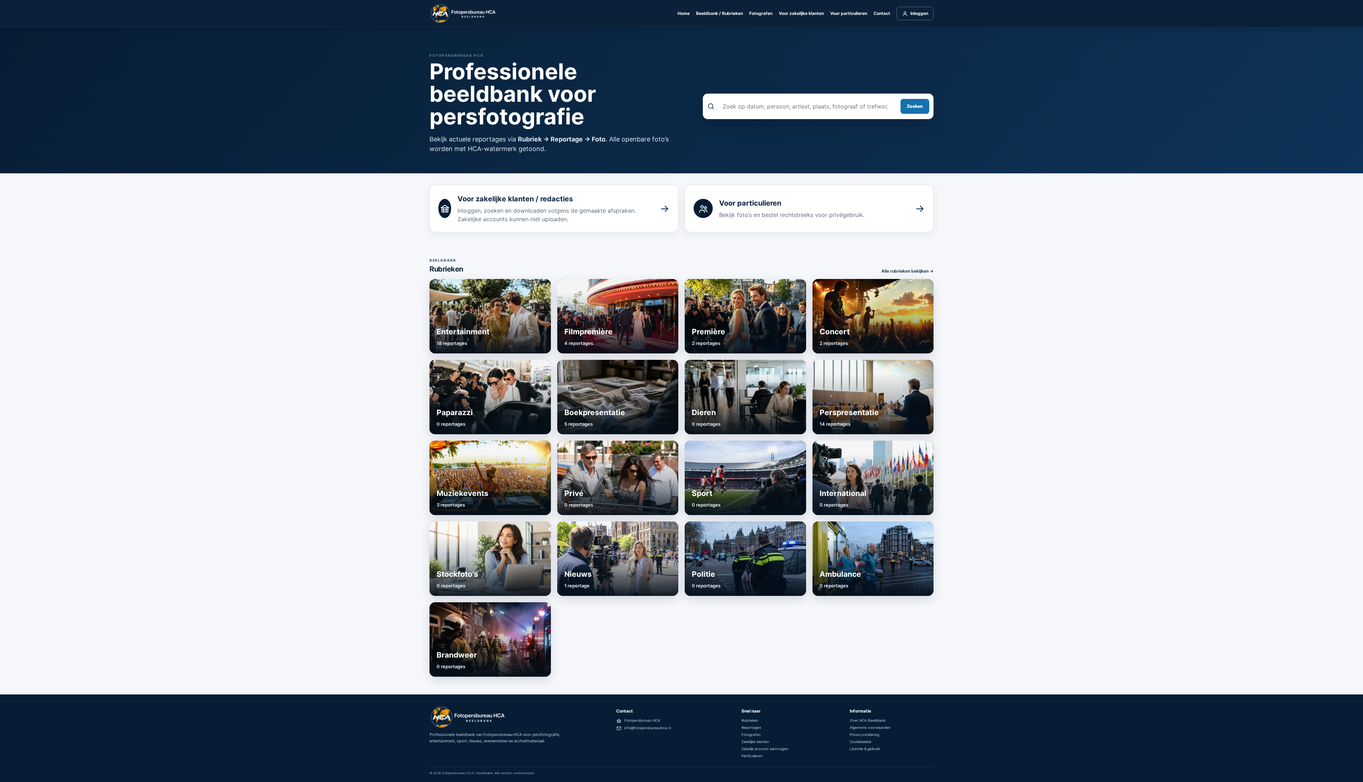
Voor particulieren (848, 13)
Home (684, 13)
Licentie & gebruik (865, 749)
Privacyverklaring (864, 734)
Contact (882, 13)
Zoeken (915, 106)
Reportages (751, 727)
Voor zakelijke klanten (801, 13)
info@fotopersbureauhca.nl (647, 728)
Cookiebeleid (860, 741)
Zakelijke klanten (755, 741)
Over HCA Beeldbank (868, 720)
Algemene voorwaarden (870, 727)
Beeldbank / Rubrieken (719, 13)
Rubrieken (749, 720)
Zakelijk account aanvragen (764, 749)
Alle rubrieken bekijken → (907, 271)
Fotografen (760, 13)
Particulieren (752, 756)
